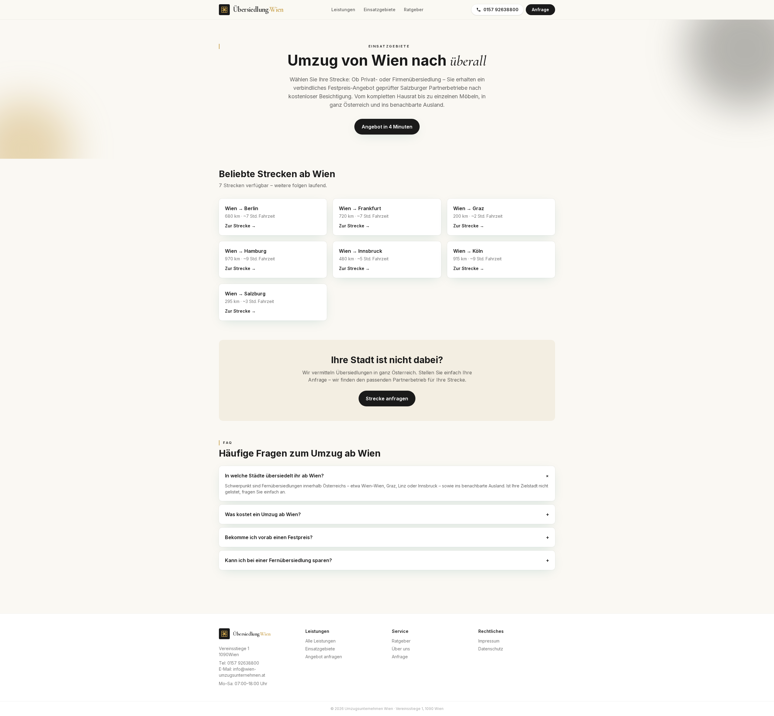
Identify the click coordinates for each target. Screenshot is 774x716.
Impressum (488, 640)
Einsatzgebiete (379, 9)
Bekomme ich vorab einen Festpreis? (387, 537)
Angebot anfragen (323, 656)
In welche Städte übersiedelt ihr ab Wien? (387, 476)
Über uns (401, 648)
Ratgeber (413, 9)
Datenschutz (490, 648)
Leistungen (343, 9)
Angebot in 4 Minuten (387, 127)
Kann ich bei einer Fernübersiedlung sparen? (387, 560)
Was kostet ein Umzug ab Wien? (387, 514)
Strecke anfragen (387, 398)
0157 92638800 (501, 9)
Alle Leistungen (320, 640)
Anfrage (540, 9)
